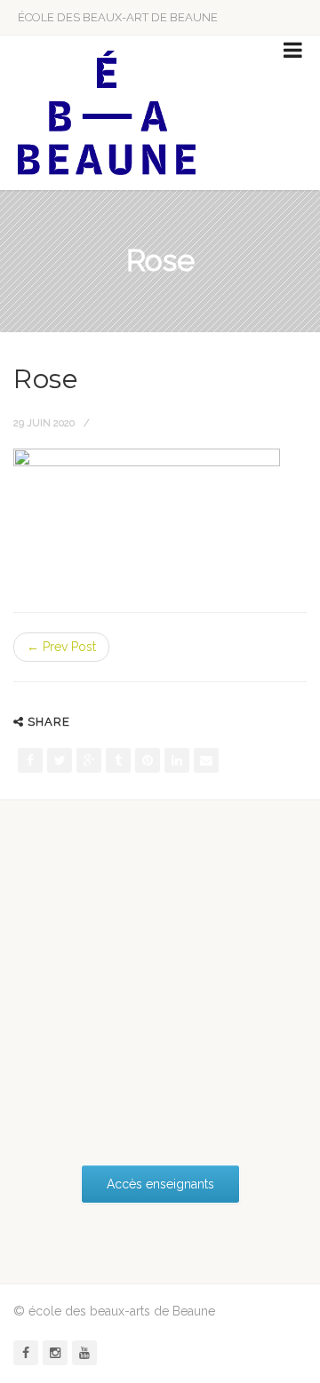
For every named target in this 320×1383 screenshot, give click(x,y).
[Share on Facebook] (30, 760)
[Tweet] (59, 760)
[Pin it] (147, 760)
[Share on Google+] (88, 760)
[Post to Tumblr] (118, 760)
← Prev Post (61, 647)
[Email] (206, 760)
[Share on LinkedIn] (176, 760)
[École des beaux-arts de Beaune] (107, 113)
